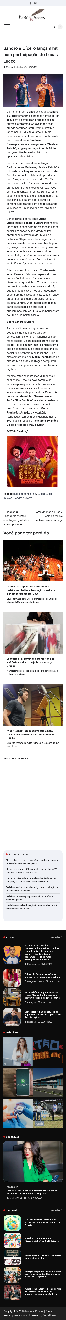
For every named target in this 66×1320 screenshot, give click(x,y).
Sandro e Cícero (23, 498)
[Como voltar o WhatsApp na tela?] (18, 1083)
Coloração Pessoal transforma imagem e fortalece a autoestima (42, 975)
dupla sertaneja (22, 494)
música (7, 498)
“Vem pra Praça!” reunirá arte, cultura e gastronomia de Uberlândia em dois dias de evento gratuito (43, 1258)
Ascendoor (20, 1315)
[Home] (18, 1052)
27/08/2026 (36, 1198)
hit (34, 494)
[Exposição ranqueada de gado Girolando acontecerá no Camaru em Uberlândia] (48, 1114)
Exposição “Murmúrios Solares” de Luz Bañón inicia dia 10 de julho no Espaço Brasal (30, 662)
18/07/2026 (54, 981)
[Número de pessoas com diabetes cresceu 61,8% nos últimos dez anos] (18, 1114)
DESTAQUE (12, 1187)
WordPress (49, 1315)
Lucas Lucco (45, 494)
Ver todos (55, 937)
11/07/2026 (46, 1002)
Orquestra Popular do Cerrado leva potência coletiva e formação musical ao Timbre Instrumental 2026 (32, 590)
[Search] (60, 26)
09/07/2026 (46, 1021)
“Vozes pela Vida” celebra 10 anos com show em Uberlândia (43, 1240)
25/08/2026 (46, 964)
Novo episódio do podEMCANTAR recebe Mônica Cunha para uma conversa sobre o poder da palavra (43, 995)
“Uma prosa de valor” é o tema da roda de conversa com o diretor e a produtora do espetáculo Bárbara (43, 1275)
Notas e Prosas (34, 1311)
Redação (31, 964)
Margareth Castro (14, 67)
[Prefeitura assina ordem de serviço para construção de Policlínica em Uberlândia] (48, 1083)
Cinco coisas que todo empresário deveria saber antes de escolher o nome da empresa (32, 1192)
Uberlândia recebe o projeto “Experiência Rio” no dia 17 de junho (42, 1223)
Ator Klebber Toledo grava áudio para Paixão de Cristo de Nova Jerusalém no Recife (31, 734)
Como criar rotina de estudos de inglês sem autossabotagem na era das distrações (43, 1014)
